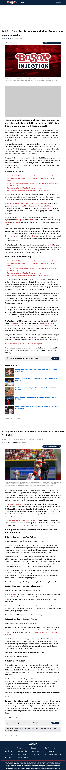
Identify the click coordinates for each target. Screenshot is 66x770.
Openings (20, 748)
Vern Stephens (33, 236)
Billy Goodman (10, 236)
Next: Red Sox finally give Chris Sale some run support (23, 344)
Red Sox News (15, 736)
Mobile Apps (9, 751)
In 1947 (7, 233)
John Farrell (39, 326)
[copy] (15, 43)
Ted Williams (9, 203)
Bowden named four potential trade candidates (21, 520)
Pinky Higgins (29, 206)
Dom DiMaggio (42, 203)
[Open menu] (4, 3)
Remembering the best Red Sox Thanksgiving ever (24, 188)
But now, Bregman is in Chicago (16, 504)
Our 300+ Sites (50, 748)
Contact (33, 748)
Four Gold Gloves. (11, 594)
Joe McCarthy (47, 323)
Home (7, 418)
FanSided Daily (22, 751)
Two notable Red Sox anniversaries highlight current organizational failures (32, 176)
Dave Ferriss (31, 220)
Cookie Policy (21, 754)
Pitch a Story (35, 751)
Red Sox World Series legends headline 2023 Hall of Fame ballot (29, 190)
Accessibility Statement (53, 754)
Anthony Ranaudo (10, 442)
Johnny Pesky (29, 203)
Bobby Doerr (19, 203)
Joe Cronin (15, 323)
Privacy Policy (49, 751)
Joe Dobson (17, 222)
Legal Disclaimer (36, 754)
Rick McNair (8, 39)
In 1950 (7, 279)
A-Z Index (8, 757)
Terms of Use (9, 754)
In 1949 (50, 245)
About (7, 748)
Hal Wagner (49, 206)
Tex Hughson (19, 220)
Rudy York (38, 206)
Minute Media (12, 762)
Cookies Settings (22, 757)
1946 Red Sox (47, 208)
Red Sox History (16, 418)
